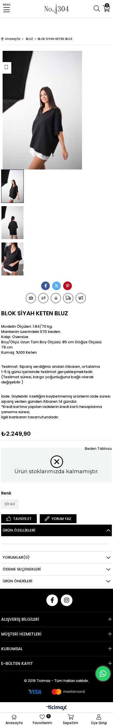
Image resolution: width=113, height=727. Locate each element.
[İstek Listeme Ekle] (31, 298)
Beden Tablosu (98, 448)
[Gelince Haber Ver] (81, 298)
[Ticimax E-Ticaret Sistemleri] (56, 708)
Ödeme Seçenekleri (22, 569)
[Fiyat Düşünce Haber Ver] (56, 298)
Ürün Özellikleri (19, 530)
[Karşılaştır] (43, 298)
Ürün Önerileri (17, 581)
